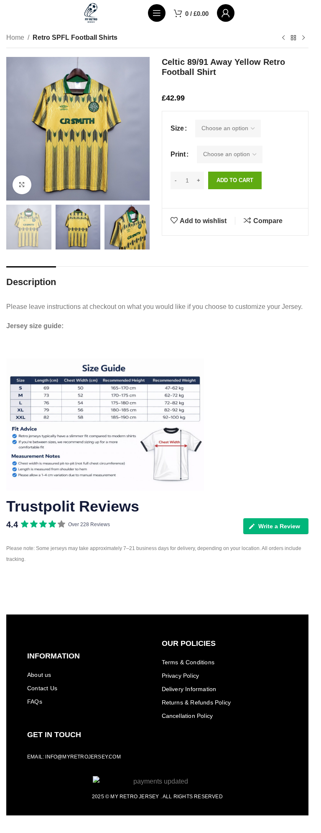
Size (177, 128)
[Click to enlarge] (22, 184)
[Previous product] (283, 38)
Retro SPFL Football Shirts (75, 37)
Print (178, 154)
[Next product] (303, 38)
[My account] (226, 13)
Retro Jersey (139, 797)
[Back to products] (293, 38)
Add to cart (235, 180)
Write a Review (279, 526)
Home (15, 37)
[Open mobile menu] (157, 13)
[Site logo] (91, 12)
